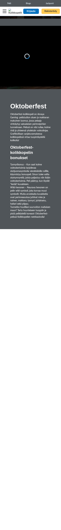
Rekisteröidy (50, 11)
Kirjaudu (31, 11)
